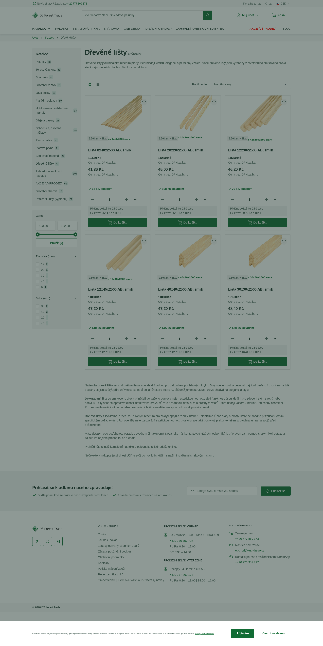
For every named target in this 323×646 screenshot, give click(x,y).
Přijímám (243, 633)
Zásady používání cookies (204, 634)
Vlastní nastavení (273, 633)
